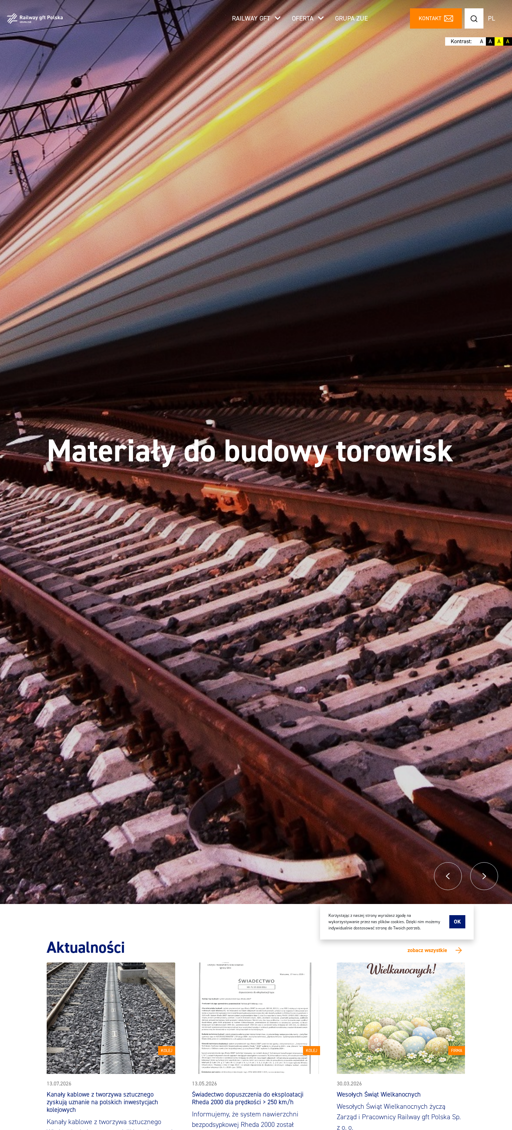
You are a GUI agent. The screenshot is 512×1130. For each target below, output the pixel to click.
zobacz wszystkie (427, 950)
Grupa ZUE (351, 19)
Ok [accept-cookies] (457, 921)
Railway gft (252, 19)
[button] (448, 876)
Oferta (303, 19)
